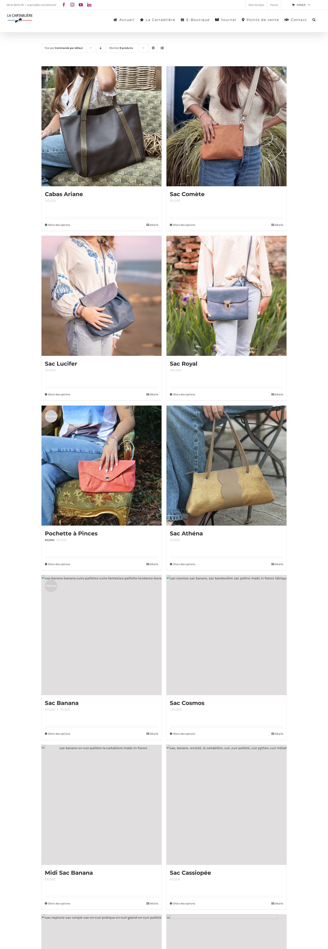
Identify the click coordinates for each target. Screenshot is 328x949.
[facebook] (64, 4)
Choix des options (59, 224)
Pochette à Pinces (71, 533)
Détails (153, 224)
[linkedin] (89, 4)
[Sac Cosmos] (226, 635)
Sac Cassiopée (190, 872)
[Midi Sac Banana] (102, 805)
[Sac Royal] (226, 296)
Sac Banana (62, 703)
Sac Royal (183, 363)
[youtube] (81, 4)
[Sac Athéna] (226, 466)
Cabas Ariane (64, 194)
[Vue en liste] (162, 48)
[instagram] (72, 4)
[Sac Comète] (226, 126)
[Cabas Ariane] (102, 126)
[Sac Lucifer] (102, 296)
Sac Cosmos (187, 703)
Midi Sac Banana (69, 872)
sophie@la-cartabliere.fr (41, 4)
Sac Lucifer (61, 363)
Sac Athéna (186, 533)
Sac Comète (187, 194)
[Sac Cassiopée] (226, 805)
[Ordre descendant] (100, 48)
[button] (314, 19)
